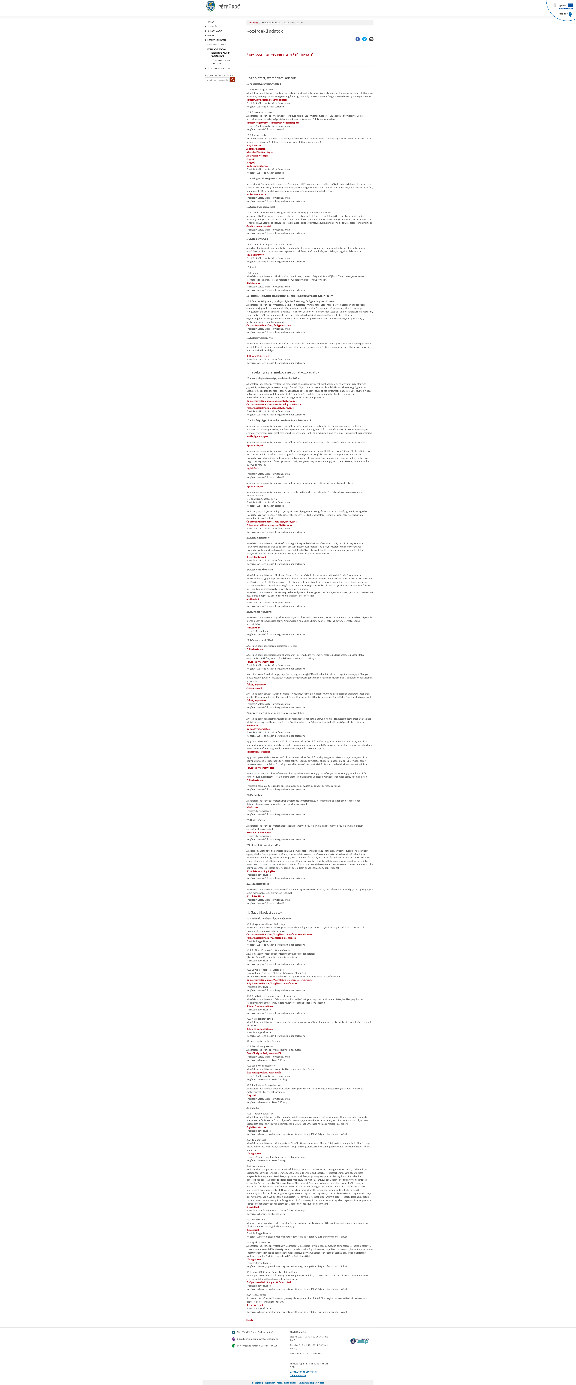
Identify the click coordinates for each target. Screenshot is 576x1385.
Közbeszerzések (254, 1304)
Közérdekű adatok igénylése (260, 871)
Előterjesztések (254, 649)
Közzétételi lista (255, 896)
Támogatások (253, 1153)
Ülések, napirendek (256, 684)
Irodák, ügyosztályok (257, 165)
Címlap (210, 22)
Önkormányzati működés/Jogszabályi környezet (271, 400)
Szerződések (252, 1207)
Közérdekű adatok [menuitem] (218, 56)
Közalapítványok (255, 254)
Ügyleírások (252, 468)
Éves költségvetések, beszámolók (263, 1053)
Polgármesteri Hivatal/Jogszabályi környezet (270, 407)
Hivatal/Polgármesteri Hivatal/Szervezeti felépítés (272, 122)
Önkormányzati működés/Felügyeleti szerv (268, 325)
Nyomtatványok (254, 445)
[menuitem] (222, 22)
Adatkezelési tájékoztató (287, 1383)
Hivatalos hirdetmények (258, 832)
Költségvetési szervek (257, 355)
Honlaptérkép (257, 1383)
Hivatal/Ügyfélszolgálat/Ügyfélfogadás (266, 99)
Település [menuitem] (212, 26)
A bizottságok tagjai (257, 155)
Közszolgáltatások (256, 556)
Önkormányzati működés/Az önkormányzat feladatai (273, 404)
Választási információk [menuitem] (219, 68)
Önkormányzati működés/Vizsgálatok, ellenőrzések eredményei (279, 934)
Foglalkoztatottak (256, 1127)
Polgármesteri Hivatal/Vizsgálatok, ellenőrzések (271, 937)
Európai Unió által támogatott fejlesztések (268, 1282)
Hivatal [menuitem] (210, 35)
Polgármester (253, 145)
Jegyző (250, 159)
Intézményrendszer (256, 194)
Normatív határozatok (258, 728)
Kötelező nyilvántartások (259, 1006)
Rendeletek (252, 725)
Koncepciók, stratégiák (258, 751)
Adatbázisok (252, 599)
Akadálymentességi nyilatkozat (311, 1383)
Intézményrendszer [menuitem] (216, 40)
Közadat (249, 1320)
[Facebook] (358, 39)
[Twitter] (364, 39)
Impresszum (270, 1383)
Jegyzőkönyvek (254, 687)
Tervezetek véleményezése (260, 661)
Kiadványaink (253, 283)
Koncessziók (252, 1229)
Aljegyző (250, 162)
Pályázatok (252, 807)
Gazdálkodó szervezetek (259, 226)
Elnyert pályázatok (217, 44)
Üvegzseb (251, 1095)
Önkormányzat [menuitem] (214, 31)
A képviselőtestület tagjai (259, 152)
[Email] (371, 39)
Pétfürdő (229, 7)
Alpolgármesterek (255, 148)
